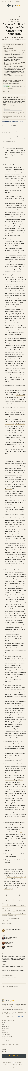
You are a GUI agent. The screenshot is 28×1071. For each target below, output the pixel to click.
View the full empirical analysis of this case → (13, 121)
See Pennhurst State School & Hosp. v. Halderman (15, 834)
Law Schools (5, 1032)
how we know (10, 88)
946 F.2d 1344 (15, 514)
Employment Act (9, 323)
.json (9, 986)
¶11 (4, 569)
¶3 (4, 195)
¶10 (4, 517)
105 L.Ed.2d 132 (16, 484)
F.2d (16, 16)
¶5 (4, 274)
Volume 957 (10, 16)
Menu (5, 10)
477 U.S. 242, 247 (17, 430)
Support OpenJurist (14, 1055)
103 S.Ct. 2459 (18, 618)
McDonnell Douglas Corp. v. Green (11, 83)
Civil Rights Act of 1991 (14, 543)
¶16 (4, 822)
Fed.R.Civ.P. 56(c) (10, 421)
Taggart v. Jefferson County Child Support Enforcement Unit (15, 527)
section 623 (10, 744)
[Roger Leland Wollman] (3, 938)
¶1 (4, 147)
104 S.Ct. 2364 (12, 793)
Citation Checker (6, 1040)
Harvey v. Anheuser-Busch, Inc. (14, 102)
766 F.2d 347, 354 (14, 798)
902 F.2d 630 (21, 502)
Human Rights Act (10, 327)
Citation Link (13, 905)
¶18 (4, 859)
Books (3, 1038)
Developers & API (6, 1047)
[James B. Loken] (3, 943)
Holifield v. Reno (21, 101)
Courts (3, 1030)
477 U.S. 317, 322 (20, 424)
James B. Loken (9, 942)
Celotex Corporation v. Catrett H (11, 81)
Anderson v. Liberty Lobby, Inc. (15, 80)
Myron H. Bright (9, 946)
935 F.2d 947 (12, 529)
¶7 (4, 385)
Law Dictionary (5, 1026)
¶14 (4, 741)
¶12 (4, 655)
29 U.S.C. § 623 (21, 318)
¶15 (4, 763)
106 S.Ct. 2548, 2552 (11, 426)
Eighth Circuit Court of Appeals (14, 37)
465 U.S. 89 (15, 836)
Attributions (22, 1065)
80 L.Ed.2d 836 (21, 793)
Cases (3, 1022)
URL (4, 905)
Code (3, 1024)
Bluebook (22, 905)
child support (5, 978)
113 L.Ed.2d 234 (13, 509)
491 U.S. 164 (17, 482)
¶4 (4, 238)
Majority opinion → (9, 939)
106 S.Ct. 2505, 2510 (11, 433)
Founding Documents (7, 1036)
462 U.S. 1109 (9, 618)
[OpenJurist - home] (14, 5)
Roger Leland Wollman (11, 937)
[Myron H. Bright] (3, 947)
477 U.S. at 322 (14, 451)
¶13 (4, 684)
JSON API (4, 1051)
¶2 (4, 164)
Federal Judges (5, 1028)
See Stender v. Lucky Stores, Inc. (15, 877)
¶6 (4, 338)
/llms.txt (4, 1049)
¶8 (4, 407)
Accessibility (17, 1062)
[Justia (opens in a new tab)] (20, 1016)
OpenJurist (4, 16)
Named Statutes (6, 1034)
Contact (4, 1065)
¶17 (4, 853)
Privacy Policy (13, 1067)
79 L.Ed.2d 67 (12, 838)
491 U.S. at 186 (15, 604)
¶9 (4, 461)
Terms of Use (5, 1067)
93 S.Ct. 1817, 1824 (16, 597)
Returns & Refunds (12, 1065)
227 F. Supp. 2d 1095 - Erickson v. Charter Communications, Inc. (13, 77)
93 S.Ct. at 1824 (14, 638)
